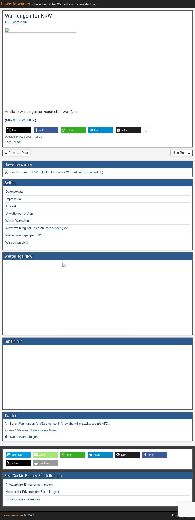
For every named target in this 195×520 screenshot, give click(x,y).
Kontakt (10, 206)
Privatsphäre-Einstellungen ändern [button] (29, 484)
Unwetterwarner (15, 4)
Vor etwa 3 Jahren (14, 430)
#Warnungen (26, 423)
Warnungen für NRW (28, 16)
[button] (18, 130)
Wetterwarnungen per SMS (23, 235)
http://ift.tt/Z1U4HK (20, 120)
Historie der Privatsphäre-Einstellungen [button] (32, 492)
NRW (17, 142)
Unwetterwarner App (19, 213)
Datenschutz (14, 191)
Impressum (13, 199)
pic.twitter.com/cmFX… (95, 423)
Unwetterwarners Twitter (43, 430)
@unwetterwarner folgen (21, 437)
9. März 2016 (18, 22)
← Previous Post (16, 153)
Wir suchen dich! (17, 242)
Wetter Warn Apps (17, 220)
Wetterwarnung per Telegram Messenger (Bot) (36, 228)
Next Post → (181, 153)
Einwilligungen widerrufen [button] (22, 499)
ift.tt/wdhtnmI (69, 423)
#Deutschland (49, 423)
